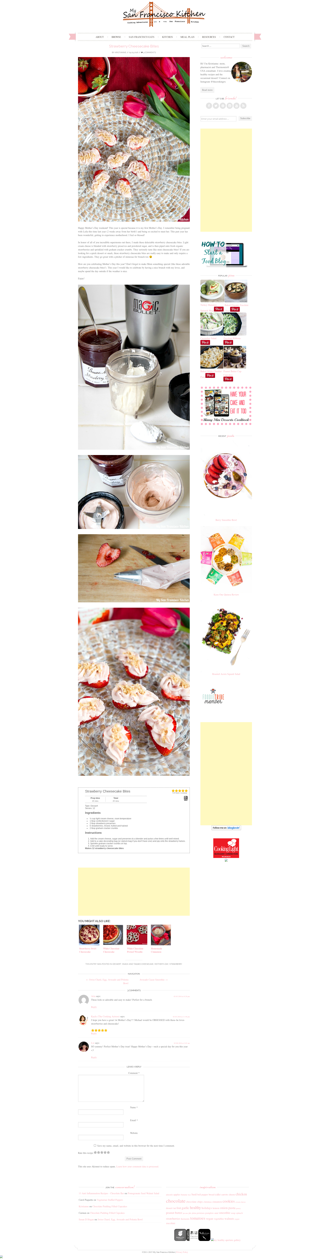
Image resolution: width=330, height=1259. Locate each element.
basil (194, 1194)
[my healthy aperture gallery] (225, 1240)
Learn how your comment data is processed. (137, 1166)
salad (216, 1213)
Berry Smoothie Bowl (226, 520)
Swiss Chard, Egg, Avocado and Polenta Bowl (120, 1219)
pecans (185, 1213)
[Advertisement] (134, 892)
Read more (207, 89)
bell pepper (202, 1194)
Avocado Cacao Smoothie (154, 979)
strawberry (175, 964)
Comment (134, 1073)
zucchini (170, 1223)
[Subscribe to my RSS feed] (243, 106)
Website (134, 1133)
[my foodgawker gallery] (180, 1240)
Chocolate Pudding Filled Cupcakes (109, 1206)
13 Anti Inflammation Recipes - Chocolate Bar (101, 1193)
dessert (169, 1208)
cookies (229, 1201)
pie (190, 1213)
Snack (125, 964)
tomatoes (197, 1218)
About (100, 37)
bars (189, 1195)
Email (134, 1120)
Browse (116, 37)
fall (174, 1208)
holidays (207, 1208)
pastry (238, 1208)
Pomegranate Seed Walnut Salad (143, 1193)
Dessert (117, 964)
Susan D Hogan (86, 1219)
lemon (216, 1208)
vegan (209, 1218)
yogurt (237, 1219)
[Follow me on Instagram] (230, 106)
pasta (231, 1208)
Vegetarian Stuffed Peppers (110, 1199)
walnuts (229, 1218)
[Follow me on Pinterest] (223, 106)
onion (224, 1208)
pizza (194, 1213)
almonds (169, 1194)
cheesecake (147, 964)
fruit (179, 1208)
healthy (195, 1207)
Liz (92, 1042)
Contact (229, 37)
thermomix (185, 1218)
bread (211, 1194)
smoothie (224, 1213)
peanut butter (174, 1213)
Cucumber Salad (208, 338)
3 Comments (149, 52)
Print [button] (186, 800)
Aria (93, 996)
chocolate (175, 1200)
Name (134, 1107)
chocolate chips (194, 1201)
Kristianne (120, 52)
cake (218, 1194)
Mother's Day (161, 964)
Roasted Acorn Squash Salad (226, 674)
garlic (185, 1208)
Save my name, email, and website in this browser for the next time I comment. (136, 1145)
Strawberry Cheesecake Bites (134, 46)
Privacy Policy (182, 1252)
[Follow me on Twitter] (216, 106)
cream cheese (240, 1202)
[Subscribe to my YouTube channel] (236, 106)
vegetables (219, 1218)
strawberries (173, 1218)
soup (233, 1212)
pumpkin (209, 1212)
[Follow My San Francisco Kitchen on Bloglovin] (226, 829)
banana (184, 1194)
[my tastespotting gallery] (192, 1240)
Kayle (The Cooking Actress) (105, 1016)
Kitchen (167, 37)
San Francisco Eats (141, 37)
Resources (209, 37)
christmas (208, 1201)
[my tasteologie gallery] (204, 1240)
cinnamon (217, 1201)
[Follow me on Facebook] (209, 106)
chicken (241, 1194)
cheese (232, 1194)
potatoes (201, 1212)
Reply (94, 1007)
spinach (239, 1213)
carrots (224, 1194)
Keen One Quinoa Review (226, 594)
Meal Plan (187, 37)
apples (176, 1194)
